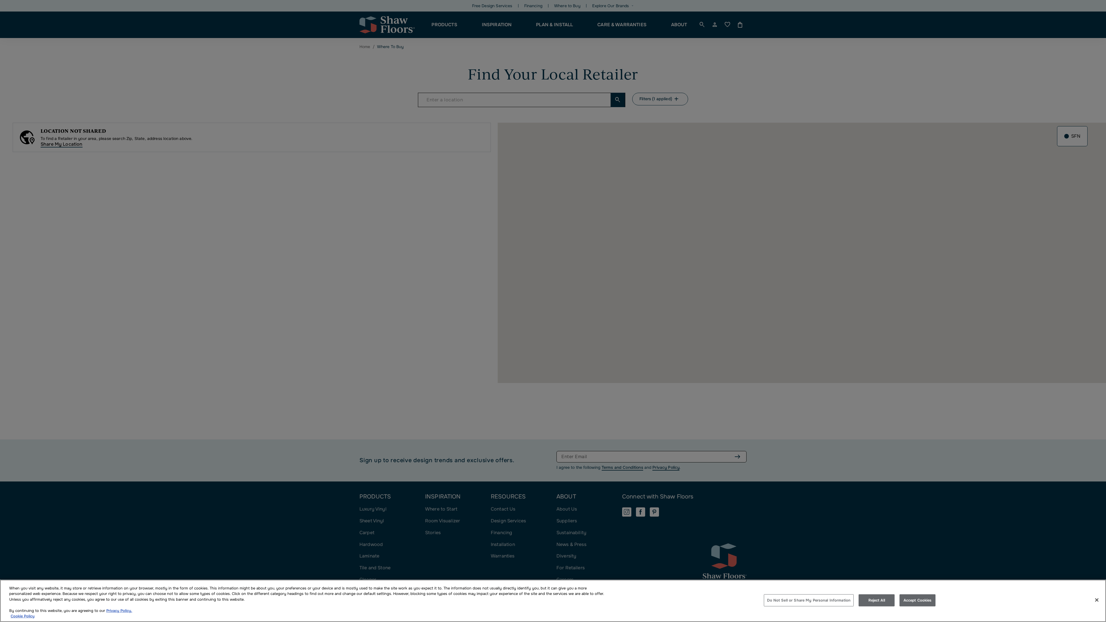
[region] (553, 601)
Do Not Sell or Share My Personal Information (809, 600)
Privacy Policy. (119, 610)
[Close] (1096, 600)
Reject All (876, 600)
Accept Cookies (918, 600)
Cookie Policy (23, 616)
